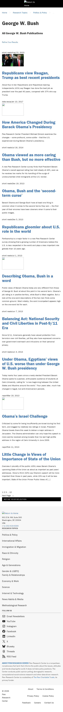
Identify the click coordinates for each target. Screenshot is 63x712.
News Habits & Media (12, 599)
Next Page (8, 495)
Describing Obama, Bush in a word (27, 278)
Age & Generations (11, 565)
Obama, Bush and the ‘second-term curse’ (29, 193)
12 (10, 492)
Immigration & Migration (14, 546)
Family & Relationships (13, 574)
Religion (6, 558)
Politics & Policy (10, 534)
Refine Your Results (10, 42)
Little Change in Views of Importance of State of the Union (31, 456)
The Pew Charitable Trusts (44, 677)
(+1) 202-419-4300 (10, 526)
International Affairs (12, 540)
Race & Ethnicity (10, 553)
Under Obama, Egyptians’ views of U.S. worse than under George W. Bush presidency (31, 364)
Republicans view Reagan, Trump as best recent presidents (31, 75)
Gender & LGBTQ (10, 571)
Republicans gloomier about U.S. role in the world (31, 229)
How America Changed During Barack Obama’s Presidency (28, 124)
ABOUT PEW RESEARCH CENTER (15, 663)
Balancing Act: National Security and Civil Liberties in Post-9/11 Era (30, 323)
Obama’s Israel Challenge (24, 416)
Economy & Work (10, 581)
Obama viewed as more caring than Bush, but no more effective (31, 157)
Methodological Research (14, 605)
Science (6, 587)
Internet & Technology (13, 593)
